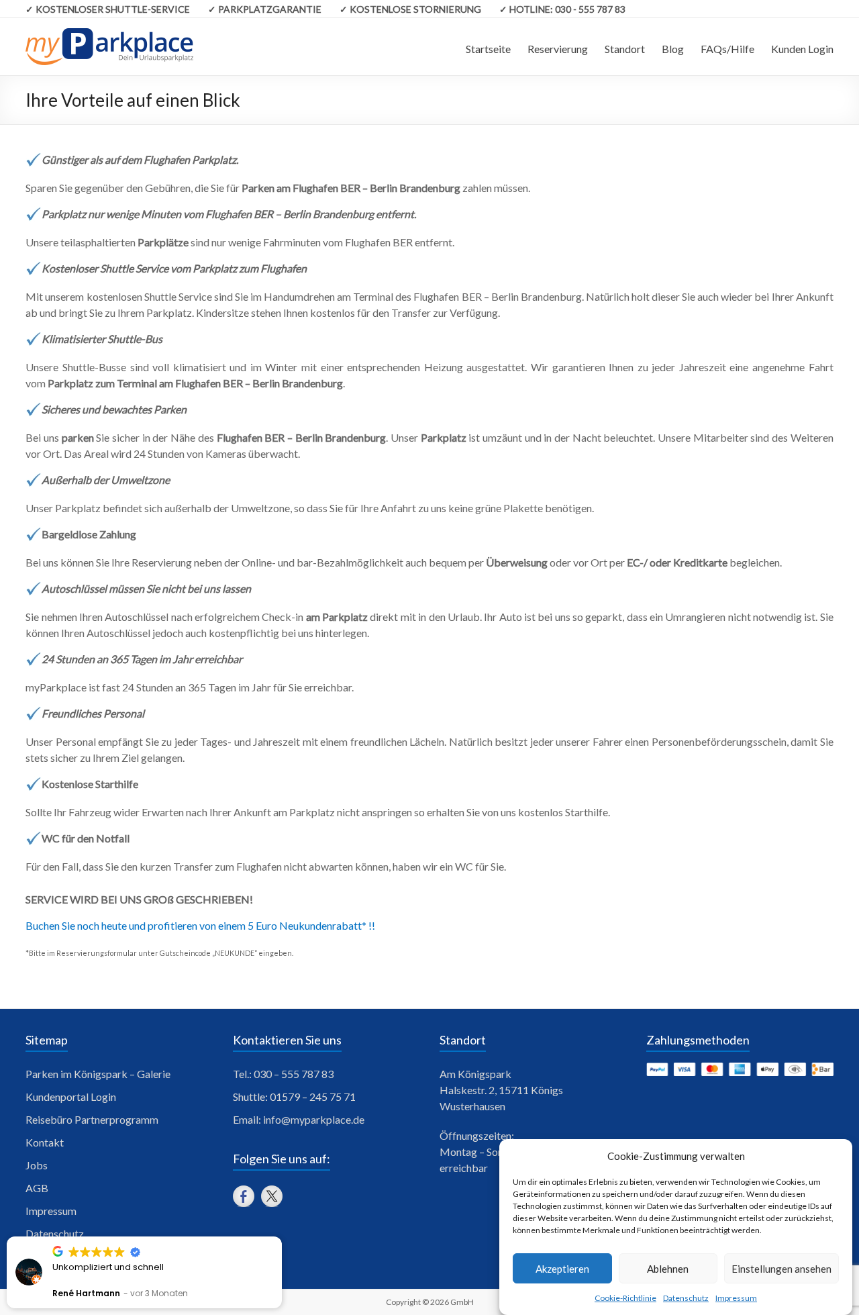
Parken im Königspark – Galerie (98, 1073)
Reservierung (557, 48)
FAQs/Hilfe (727, 48)
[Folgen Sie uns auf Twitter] (272, 1196)
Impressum (736, 1298)
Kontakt (45, 1142)
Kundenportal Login (71, 1096)
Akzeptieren (562, 1269)
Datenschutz (686, 1298)
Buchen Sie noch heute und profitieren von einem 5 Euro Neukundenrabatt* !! (200, 925)
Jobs (37, 1165)
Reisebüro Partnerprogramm (92, 1119)
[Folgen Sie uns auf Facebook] (243, 1196)
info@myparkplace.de (313, 1119)
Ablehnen (668, 1269)
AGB (37, 1187)
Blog (673, 48)
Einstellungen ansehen (781, 1269)
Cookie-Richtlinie (625, 1298)
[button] (281, 1237)
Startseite (488, 48)
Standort (625, 48)
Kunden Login (802, 48)
